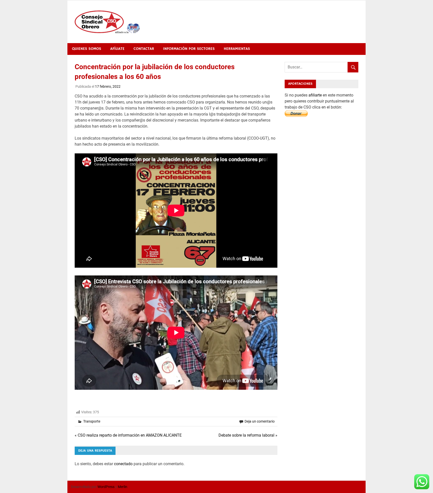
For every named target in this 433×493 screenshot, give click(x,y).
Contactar (144, 48)
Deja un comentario (260, 421)
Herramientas (237, 48)
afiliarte (315, 95)
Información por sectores (189, 48)
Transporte (91, 421)
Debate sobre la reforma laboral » (248, 435)
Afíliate (117, 48)
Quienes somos (86, 48)
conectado (123, 463)
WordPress (106, 487)
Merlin (122, 487)
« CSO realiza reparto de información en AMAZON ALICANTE (128, 435)
